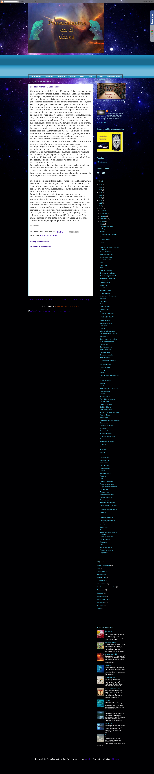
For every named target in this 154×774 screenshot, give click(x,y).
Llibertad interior (105, 282)
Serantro (102, 383)
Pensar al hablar (105, 367)
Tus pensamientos (105, 364)
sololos (88, 759)
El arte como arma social (112, 689)
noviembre (103, 213)
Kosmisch (111, 111)
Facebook (73, 76)
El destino (103, 444)
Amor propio (103, 301)
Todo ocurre (103, 542)
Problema (103, 476)
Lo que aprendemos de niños (108, 486)
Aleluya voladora (105, 415)
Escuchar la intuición (106, 355)
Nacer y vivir (104, 265)
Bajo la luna (108, 723)
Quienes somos (104, 457)
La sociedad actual (105, 260)
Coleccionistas (104, 309)
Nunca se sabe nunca (106, 254)
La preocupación (105, 239)
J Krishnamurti (101, 580)
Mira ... (102, 262)
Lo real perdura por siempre (108, 234)
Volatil (102, 386)
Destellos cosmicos (106, 404)
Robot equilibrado (105, 391)
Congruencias (104, 552)
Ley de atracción (105, 539)
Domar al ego (104, 344)
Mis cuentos (49, 76)
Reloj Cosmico (104, 500)
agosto (102, 221)
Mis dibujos (100, 593)
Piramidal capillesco (106, 409)
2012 (100, 203)
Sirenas (107, 700)
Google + (91, 76)
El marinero (103, 449)
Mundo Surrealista (105, 380)
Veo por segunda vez (106, 547)
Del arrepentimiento (106, 378)
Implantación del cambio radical (109, 412)
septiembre (104, 218)
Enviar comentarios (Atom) (67, 306)
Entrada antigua (82, 299)
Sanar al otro (104, 423)
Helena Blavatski (102, 577)
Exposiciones (101, 571)
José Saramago (101, 584)
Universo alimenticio (111, 654)
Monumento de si (105, 455)
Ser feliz (102, 471)
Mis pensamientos (48, 235)
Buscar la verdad (105, 320)
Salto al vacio (104, 527)
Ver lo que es (104, 229)
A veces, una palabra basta (108, 276)
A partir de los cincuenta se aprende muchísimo (108, 312)
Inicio (64, 299)
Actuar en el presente (106, 550)
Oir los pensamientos (106, 370)
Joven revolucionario (106, 439)
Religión (102, 372)
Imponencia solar (105, 396)
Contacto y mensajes (106, 481)
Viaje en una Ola (110, 712)
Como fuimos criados (106, 226)
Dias (101, 545)
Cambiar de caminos (106, 347)
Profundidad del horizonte (107, 399)
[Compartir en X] (74, 232)
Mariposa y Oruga (110, 642)
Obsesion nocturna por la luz (108, 334)
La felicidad (103, 288)
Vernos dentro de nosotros (108, 296)
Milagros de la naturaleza (107, 331)
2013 (100, 200)
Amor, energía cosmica (107, 431)
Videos (99, 608)
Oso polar (108, 666)
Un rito (102, 245)
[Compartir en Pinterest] (78, 232)
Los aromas (108, 631)
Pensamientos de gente (107, 484)
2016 (100, 192)
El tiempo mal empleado (107, 273)
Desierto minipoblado (106, 517)
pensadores (100, 605)
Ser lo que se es (105, 352)
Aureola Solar (104, 417)
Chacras (102, 394)
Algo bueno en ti (105, 468)
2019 (100, 184)
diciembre (103, 211)
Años (101, 268)
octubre (102, 216)
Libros (101, 76)
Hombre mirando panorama (108, 502)
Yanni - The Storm (105, 252)
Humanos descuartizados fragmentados (107, 521)
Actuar (102, 242)
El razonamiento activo (107, 341)
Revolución (103, 285)
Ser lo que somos (105, 473)
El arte (102, 237)
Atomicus (103, 530)
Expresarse (103, 326)
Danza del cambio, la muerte (108, 505)
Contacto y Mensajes (113, 76)
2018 (100, 187)
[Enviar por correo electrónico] (70, 232)
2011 (100, 205)
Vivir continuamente (106, 323)
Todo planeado (104, 492)
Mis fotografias (101, 596)
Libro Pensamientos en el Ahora (106, 587)
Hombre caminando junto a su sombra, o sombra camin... (109, 508)
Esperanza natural (110, 677)
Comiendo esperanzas (106, 537)
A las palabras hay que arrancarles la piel (107, 317)
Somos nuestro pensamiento (108, 339)
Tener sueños (104, 463)
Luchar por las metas (106, 425)
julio (101, 224)
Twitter (82, 76)
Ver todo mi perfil (102, 122)
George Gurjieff (101, 574)
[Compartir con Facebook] (76, 232)
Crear (101, 479)
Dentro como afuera (106, 270)
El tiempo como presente (107, 436)
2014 (100, 198)
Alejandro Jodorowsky (103, 565)
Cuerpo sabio (104, 447)
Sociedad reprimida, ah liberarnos (110, 420)
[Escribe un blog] (72, 232)
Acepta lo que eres (105, 349)
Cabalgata (103, 512)
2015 (100, 195)
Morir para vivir (104, 428)
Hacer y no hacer (105, 357)
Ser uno (102, 452)
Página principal (36, 76)
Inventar (102, 231)
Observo (102, 328)
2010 (100, 208)
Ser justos (103, 298)
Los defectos (104, 489)
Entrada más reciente (41, 299)
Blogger (115, 759)
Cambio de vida (104, 460)
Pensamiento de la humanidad (109, 388)
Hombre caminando (106, 497)
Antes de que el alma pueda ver (109, 375)
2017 (100, 190)
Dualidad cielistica (105, 407)
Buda (98, 568)
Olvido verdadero (105, 306)
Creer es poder (104, 465)
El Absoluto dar (104, 304)
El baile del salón (105, 293)
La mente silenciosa (106, 257)
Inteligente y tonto (105, 290)
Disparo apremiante (111, 735)
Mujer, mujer (103, 524)
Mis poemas (61, 76)
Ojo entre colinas (105, 402)
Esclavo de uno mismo (107, 441)
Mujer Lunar (103, 515)
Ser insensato (104, 336)
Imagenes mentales (106, 433)
